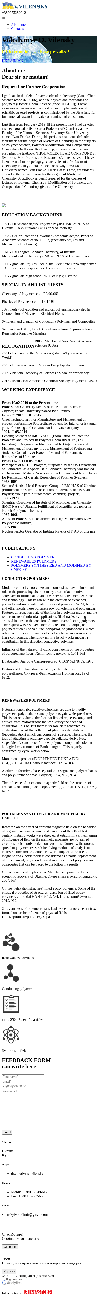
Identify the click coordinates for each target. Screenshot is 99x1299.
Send (7, 1132)
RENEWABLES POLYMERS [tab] (33, 561)
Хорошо (9, 1271)
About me (18, 25)
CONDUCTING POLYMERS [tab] (34, 557)
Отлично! (10, 1247)
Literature (16, 687)
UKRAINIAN (12, 61)
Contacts (17, 29)
